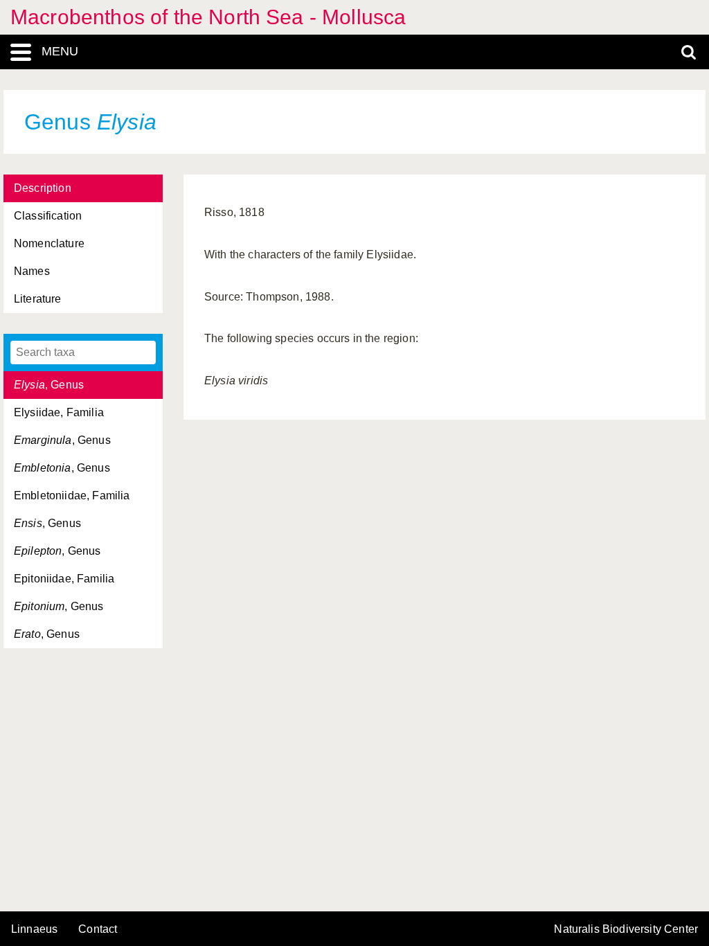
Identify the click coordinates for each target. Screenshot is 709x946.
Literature (38, 299)
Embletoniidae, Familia (72, 495)
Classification (48, 216)
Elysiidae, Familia (59, 412)
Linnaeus (34, 929)
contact (97, 929)
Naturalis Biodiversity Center (626, 929)
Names (32, 271)
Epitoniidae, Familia (64, 578)
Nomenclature (49, 243)
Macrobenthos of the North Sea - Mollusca (208, 17)
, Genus (49, 385)
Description (42, 188)
